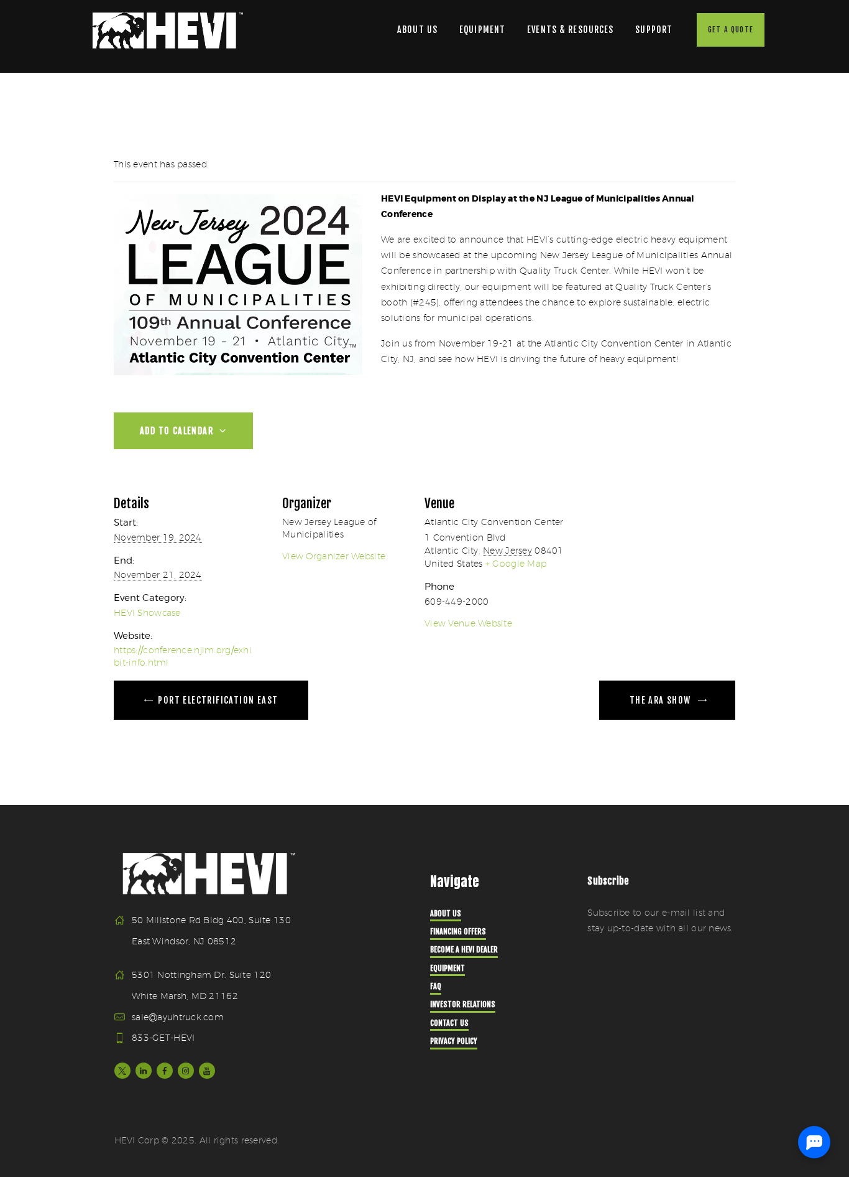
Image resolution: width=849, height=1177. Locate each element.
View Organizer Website (333, 556)
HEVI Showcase (147, 613)
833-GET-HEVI (163, 1038)
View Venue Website (468, 623)
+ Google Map (515, 564)
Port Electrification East (216, 700)
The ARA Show (662, 700)
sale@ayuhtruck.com (178, 1017)
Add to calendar (178, 431)
